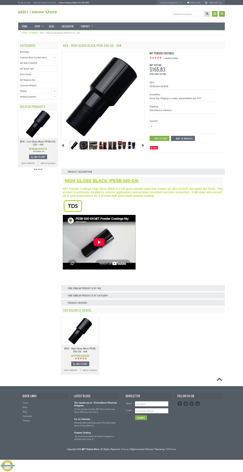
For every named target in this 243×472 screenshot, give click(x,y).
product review (170, 58)
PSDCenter (170, 449)
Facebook (180, 403)
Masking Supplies (28, 96)
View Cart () (215, 2)
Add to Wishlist (28, 163)
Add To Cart (39, 156)
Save (155, 147)
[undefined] (101, 136)
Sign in (36, 2)
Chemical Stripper (28, 85)
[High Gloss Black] (72, 211)
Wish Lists (195, 2)
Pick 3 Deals (25, 74)
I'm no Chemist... (83, 419)
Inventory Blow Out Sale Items (33, 57)
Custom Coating (82, 432)
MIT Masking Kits (27, 79)
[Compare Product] (215, 14)
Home (24, 32)
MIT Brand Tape (27, 68)
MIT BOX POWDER (28, 63)
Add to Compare (48, 163)
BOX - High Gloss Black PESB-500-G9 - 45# (80, 350)
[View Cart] (222, 14)
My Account (25, 2)
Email (128, 410)
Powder (33, 32)
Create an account (48, 2)
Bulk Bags (24, 51)
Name (129, 403)
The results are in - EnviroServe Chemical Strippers (95, 404)
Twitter (185, 403)
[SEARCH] (207, 14)
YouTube (197, 403)
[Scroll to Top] (220, 380)
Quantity (154, 120)
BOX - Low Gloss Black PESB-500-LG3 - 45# (38, 143)
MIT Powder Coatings (162, 53)
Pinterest (191, 403)
